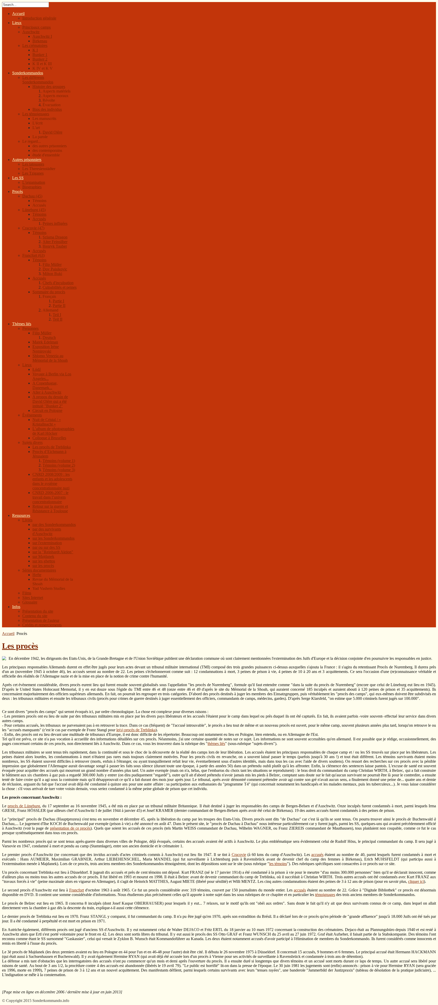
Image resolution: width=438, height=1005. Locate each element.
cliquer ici (416, 881)
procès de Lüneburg (24, 806)
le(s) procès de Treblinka (136, 730)
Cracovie (239, 854)
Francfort (76, 890)
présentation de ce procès (70, 828)
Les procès (20, 645)
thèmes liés (216, 743)
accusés (317, 854)
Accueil (8, 633)
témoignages (325, 894)
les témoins (278, 864)
